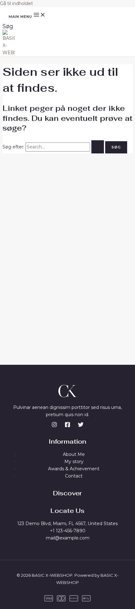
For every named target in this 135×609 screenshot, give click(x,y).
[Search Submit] (97, 146)
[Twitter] (81, 426)
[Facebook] (67, 426)
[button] (8, 26)
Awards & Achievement (74, 469)
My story (74, 461)
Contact (74, 476)
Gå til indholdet (16, 3)
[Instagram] (54, 426)
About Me (74, 454)
